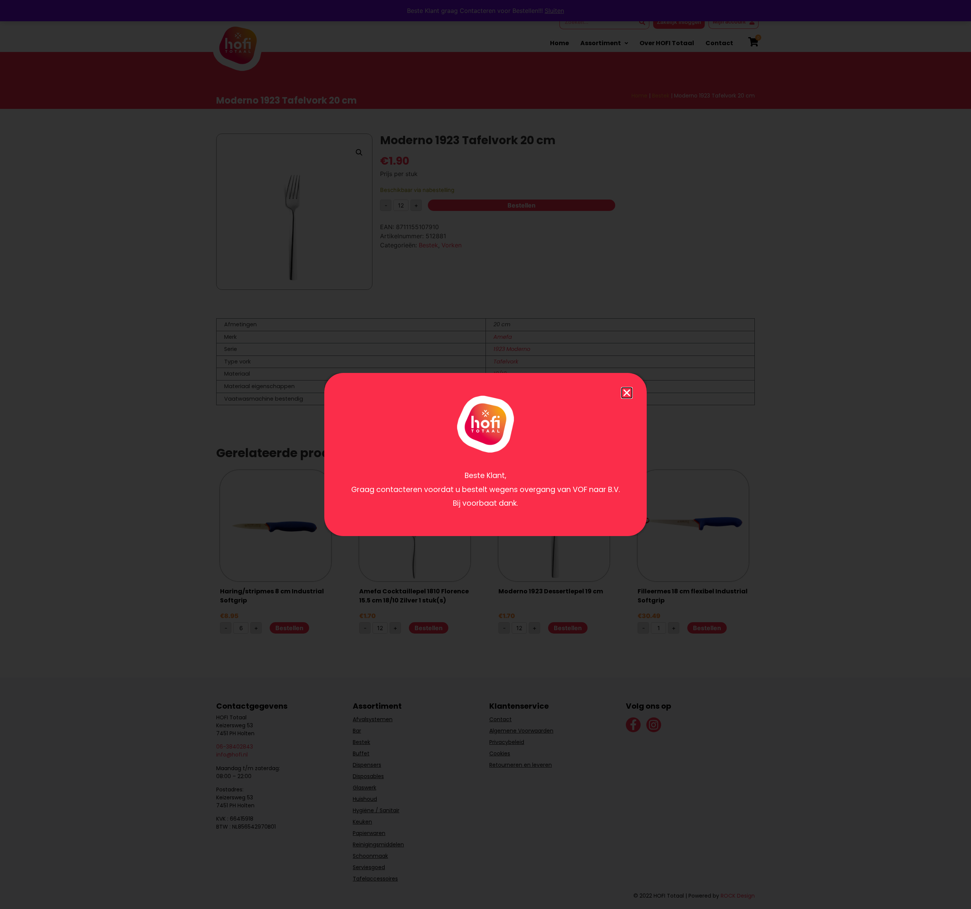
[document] (485, 454)
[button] (627, 393)
